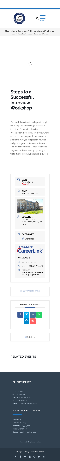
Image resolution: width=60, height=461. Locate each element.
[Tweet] (26, 315)
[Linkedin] (33, 315)
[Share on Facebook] (20, 315)
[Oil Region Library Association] (19, 18)
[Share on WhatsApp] (39, 315)
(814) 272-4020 (36, 266)
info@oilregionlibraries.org (28, 404)
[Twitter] (24, 456)
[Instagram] (34, 456)
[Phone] (16, 456)
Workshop (29, 238)
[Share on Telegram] (26, 321)
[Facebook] (20, 456)
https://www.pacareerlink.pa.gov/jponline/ (32, 273)
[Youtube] (29, 456)
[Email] (33, 321)
